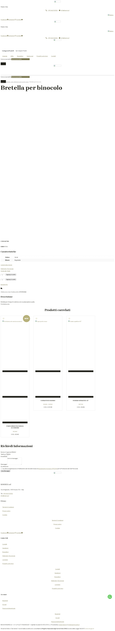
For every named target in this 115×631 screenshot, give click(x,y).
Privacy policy (6, 511)
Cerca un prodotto (6, 59)
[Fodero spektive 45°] (80, 332)
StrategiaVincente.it (74, 625)
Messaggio (4, 464)
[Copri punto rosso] (47, 332)
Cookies (4, 515)
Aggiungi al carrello (10, 274)
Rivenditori (20, 56)
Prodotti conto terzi (42, 56)
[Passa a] (110, 15)
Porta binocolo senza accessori (15, 427)
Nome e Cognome (6, 452)
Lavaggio (5, 560)
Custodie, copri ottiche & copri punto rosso (17, 82)
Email (2, 456)
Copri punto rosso (48, 400)
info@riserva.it (5, 496)
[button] (57, 75)
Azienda (4, 56)
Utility (12, 56)
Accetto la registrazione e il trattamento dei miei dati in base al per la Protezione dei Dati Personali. (40, 468)
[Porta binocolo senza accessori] (15, 332)
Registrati (5, 600)
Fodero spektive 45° (81, 400)
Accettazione (4, 466)
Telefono (3, 454)
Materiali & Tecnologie (8, 556)
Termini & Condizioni (8, 507)
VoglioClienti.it (63, 625)
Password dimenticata (8, 608)
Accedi (4, 604)
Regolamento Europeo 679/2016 (47, 468)
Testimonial (30, 56)
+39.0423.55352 (8, 493)
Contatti (53, 56)
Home (2, 82)
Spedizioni (5, 548)
